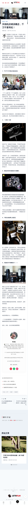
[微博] (11, 369)
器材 (17, 38)
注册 (15, 420)
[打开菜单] (25, 3)
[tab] (11, 464)
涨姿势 (16, 392)
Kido (5, 30)
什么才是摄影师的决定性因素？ (7, 401)
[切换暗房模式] (25, 496)
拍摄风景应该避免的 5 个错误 (10, 387)
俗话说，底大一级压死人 (9, 381)
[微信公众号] (14, 369)
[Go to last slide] (4, 450)
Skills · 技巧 (5, 21)
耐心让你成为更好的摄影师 (10, 384)
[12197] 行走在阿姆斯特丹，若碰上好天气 (21, 401)
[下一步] (24, 450)
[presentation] (14, 444)
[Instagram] (17, 369)
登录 (11, 420)
